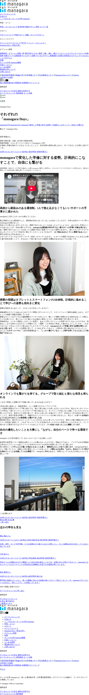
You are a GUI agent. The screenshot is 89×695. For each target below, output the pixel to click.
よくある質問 (5, 67)
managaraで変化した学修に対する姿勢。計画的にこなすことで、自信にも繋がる (52, 125)
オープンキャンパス (8, 14)
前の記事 (3, 520)
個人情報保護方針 (7, 83)
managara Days (15, 125)
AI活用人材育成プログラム (67, 56)
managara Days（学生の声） (10, 45)
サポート (7, 626)
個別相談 (19, 93)
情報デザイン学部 (32, 27)
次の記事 (10, 520)
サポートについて (7, 35)
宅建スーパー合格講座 (12, 56)
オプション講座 (10, 633)
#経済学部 (32, 152)
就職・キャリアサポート (34, 35)
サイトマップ (34, 83)
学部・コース (9, 624)
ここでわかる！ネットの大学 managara (15, 19)
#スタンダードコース (13, 152)
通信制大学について (8, 69)
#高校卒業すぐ (42, 152)
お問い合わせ (5, 72)
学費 (1, 60)
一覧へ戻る (4, 522)
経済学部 (21, 27)
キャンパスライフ (11, 628)
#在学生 (25, 152)
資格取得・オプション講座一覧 (12, 53)
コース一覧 (44, 27)
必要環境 (25, 83)
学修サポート (19, 35)
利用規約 (17, 83)
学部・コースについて (8, 27)
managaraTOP (5, 125)
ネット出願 (27, 93)
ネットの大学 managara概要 (10, 62)
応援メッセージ (6, 65)
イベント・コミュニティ (36, 43)
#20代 (2, 152)
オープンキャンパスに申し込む (12, 591)
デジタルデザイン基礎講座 (46, 56)
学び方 (23, 43)
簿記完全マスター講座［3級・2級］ (39, 53)
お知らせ (3, 16)
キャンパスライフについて (10, 43)
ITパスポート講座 (28, 56)
